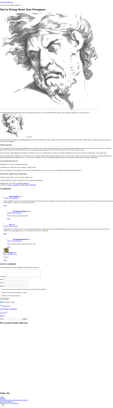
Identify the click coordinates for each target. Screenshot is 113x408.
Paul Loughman (14, 196)
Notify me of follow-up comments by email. (14, 292)
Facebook (2, 398)
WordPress (15, 403)
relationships (16, 185)
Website (2, 286)
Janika (11, 252)
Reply (5, 205)
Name (2, 279)
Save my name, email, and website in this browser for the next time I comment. (24, 289)
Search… (2, 319)
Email (2, 282)
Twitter (2, 397)
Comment (3, 276)
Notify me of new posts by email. (11, 295)
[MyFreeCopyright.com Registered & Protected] (13, 400)
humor (10, 185)
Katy (10, 224)
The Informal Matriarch (6, 2)
